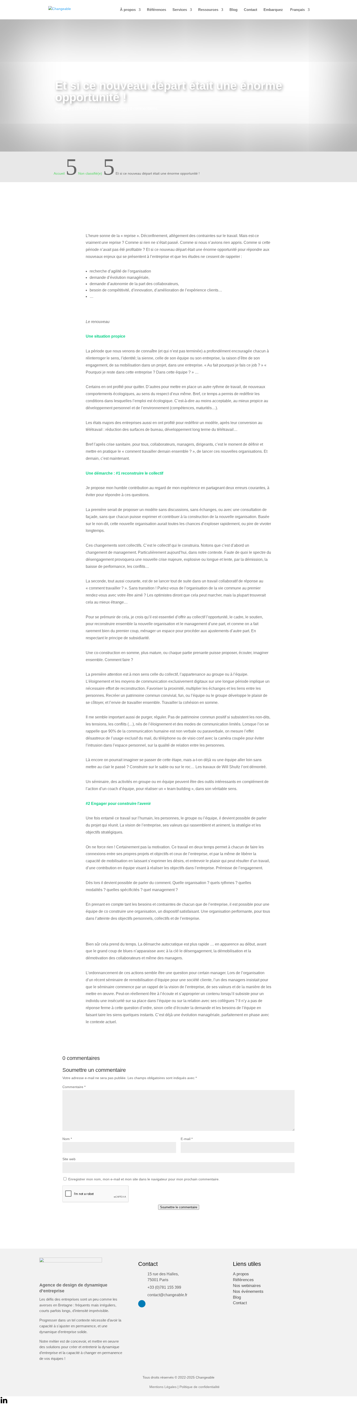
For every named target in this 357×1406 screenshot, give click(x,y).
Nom (67, 1139)
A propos (241, 1274)
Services (179, 10)
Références (156, 10)
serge (66, 108)
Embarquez (273, 10)
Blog (234, 10)
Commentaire (73, 1087)
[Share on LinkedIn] (4, 1403)
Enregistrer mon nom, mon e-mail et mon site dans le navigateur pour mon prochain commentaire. (144, 1179)
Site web (69, 1159)
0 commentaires (143, 108)
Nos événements (248, 1291)
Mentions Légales (163, 1387)
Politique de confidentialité (199, 1387)
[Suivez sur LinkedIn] (141, 1303)
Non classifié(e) (113, 108)
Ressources (208, 10)
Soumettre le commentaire (178, 1207)
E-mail (187, 1139)
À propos (128, 10)
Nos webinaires (247, 1285)
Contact (250, 10)
